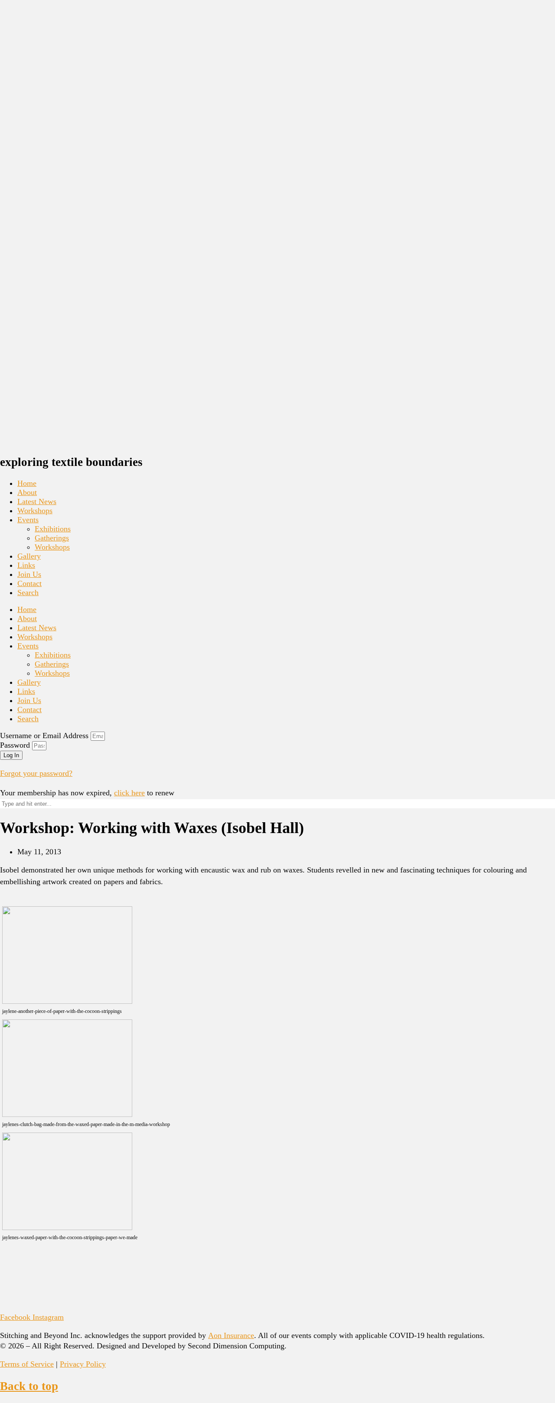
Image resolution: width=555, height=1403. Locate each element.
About (27, 492)
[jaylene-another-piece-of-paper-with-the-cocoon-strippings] (67, 1001)
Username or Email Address (44, 735)
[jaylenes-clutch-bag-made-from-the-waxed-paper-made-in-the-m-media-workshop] (67, 1114)
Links (26, 565)
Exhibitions (53, 528)
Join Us (29, 574)
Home (26, 483)
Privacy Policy (83, 1364)
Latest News (36, 501)
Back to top (29, 1386)
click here (129, 792)
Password (15, 745)
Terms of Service (27, 1364)
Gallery (29, 556)
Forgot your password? (36, 773)
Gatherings (52, 538)
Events (28, 519)
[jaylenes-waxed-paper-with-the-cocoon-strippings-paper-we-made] (67, 1227)
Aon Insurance (231, 1335)
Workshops (34, 510)
